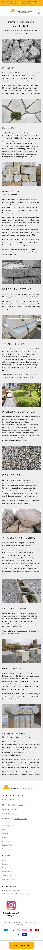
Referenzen (6, 849)
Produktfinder (7, 845)
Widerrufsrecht (7, 875)
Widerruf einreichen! (22, 945)
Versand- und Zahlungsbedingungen (17, 894)
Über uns (5, 837)
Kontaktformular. (20, 818)
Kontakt (5, 834)
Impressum (6, 868)
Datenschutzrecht (8, 879)
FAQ (4, 830)
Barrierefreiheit (7, 872)
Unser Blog (6, 841)
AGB (4, 860)
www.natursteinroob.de (12, 891)
